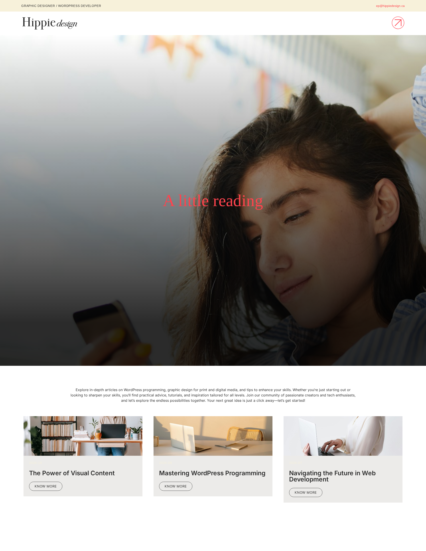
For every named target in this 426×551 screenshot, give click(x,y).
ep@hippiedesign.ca (390, 6)
